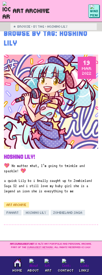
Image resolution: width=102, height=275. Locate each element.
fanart (13, 213)
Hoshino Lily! (19, 157)
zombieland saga (67, 213)
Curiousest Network (40, 247)
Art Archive (16, 205)
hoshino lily (36, 213)
